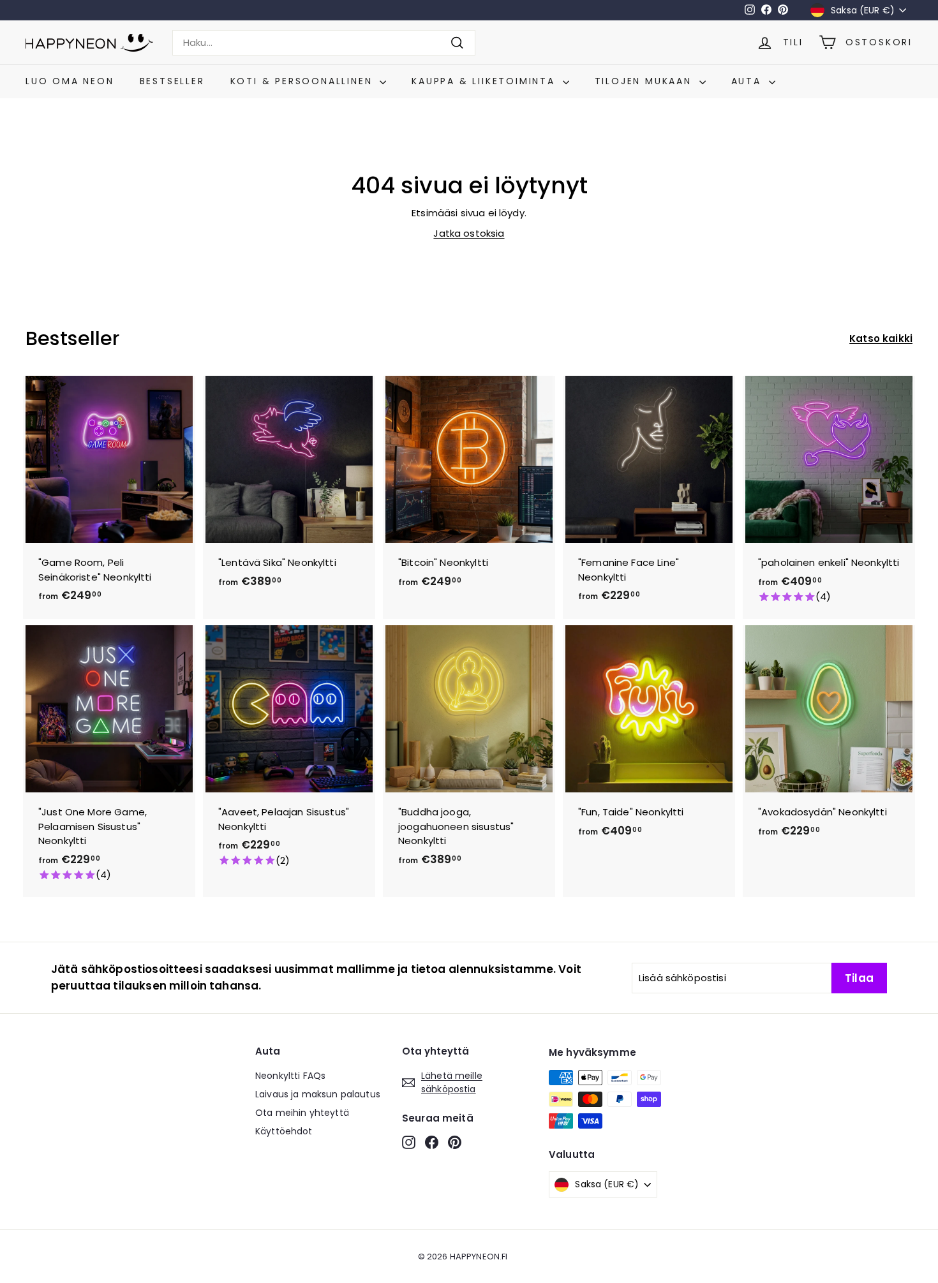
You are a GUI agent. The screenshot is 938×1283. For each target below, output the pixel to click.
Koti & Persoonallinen (303, 81)
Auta (748, 81)
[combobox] (323, 43)
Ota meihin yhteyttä (302, 1112)
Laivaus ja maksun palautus (317, 1094)
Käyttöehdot (284, 1131)
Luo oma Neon (70, 81)
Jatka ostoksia (468, 233)
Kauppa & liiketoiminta (485, 81)
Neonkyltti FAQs (290, 1075)
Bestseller (172, 81)
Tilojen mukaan (645, 81)
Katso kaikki (880, 338)
